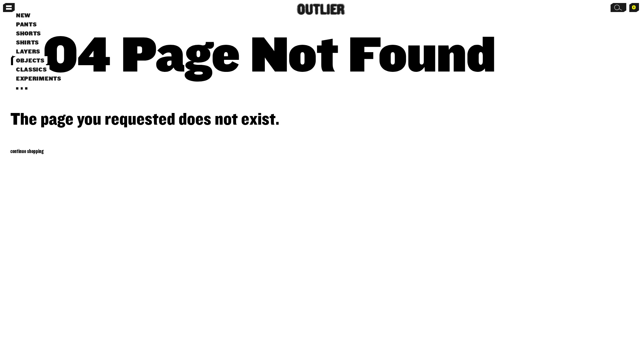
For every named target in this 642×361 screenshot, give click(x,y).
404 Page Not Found (252, 53)
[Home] (321, 9)
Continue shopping (26, 150)
